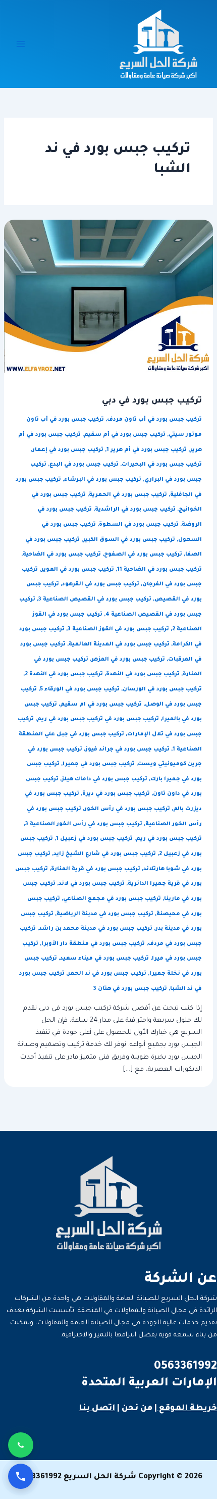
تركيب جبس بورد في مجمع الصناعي (112, 899)
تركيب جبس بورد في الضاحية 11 (159, 570)
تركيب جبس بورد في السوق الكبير (129, 540)
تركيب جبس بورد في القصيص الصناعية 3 (94, 599)
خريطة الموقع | (185, 1408)
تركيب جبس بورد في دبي (152, 401)
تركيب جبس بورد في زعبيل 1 (94, 839)
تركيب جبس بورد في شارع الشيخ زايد (104, 854)
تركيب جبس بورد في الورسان (162, 689)
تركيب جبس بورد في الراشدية (135, 510)
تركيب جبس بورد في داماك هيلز (104, 779)
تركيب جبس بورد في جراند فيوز (127, 749)
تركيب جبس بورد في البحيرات (162, 465)
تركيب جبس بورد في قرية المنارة (95, 869)
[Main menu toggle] (20, 44)
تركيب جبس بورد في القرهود (100, 584)
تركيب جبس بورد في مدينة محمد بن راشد (95, 929)
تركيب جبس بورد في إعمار (67, 450)
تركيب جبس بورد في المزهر (128, 660)
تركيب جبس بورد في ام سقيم (101, 705)
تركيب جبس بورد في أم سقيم (125, 435)
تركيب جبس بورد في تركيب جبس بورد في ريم (98, 719)
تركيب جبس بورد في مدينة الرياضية (105, 914)
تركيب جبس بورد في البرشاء (102, 480)
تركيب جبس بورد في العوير (77, 570)
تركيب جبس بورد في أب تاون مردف (154, 420)
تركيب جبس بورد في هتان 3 (130, 989)
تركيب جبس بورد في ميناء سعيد (104, 959)
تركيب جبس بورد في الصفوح (143, 555)
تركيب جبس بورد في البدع (84, 465)
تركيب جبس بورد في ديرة (116, 794)
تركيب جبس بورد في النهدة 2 (64, 674)
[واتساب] (20, 1445)
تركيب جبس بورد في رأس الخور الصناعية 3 (83, 824)
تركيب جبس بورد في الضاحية (62, 555)
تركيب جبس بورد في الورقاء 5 (80, 689)
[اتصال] (20, 1476)
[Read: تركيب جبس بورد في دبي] (108, 297)
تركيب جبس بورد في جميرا (99, 764)
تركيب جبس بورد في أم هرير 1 (146, 450)
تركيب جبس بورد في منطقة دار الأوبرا (93, 944)
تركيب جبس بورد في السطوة (139, 525)
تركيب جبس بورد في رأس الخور (127, 809)
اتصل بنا (97, 1408)
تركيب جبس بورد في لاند (92, 884)
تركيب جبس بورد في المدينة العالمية (119, 644)
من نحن (137, 1408)
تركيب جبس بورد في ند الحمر (107, 974)
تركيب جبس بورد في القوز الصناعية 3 (118, 629)
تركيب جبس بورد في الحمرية (128, 495)
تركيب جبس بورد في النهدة (143, 674)
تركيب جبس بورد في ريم (169, 839)
